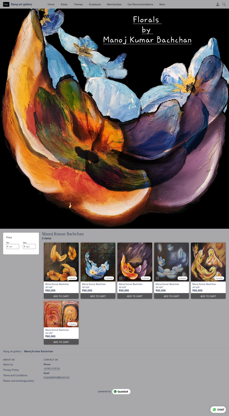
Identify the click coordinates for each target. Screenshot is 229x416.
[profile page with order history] (218, 4)
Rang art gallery (21, 4)
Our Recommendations (140, 4)
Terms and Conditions (15, 375)
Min (7, 242)
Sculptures (95, 4)
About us (8, 364)
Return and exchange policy (18, 381)
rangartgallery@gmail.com (57, 377)
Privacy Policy (11, 370)
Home (51, 4)
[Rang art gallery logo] (6, 4)
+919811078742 (52, 368)
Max (25, 242)
